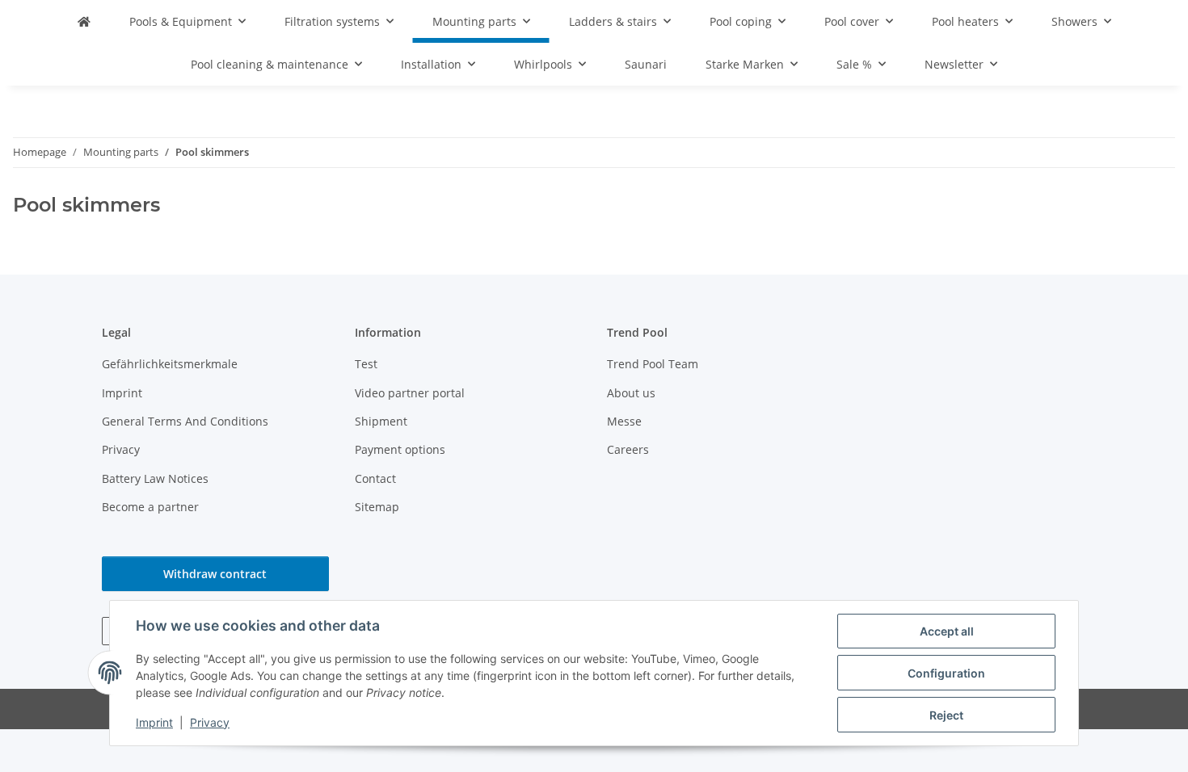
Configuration (946, 673)
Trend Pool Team (652, 363)
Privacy (210, 722)
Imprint (154, 722)
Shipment (381, 421)
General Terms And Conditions (185, 421)
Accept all (947, 631)
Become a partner (150, 506)
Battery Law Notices (155, 478)
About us (631, 393)
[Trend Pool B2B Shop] (84, 21)
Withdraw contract (215, 573)
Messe (624, 421)
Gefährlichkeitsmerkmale (170, 363)
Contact (375, 478)
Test (366, 363)
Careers (628, 449)
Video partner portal (410, 393)
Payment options (400, 449)
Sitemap (377, 506)
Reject (946, 715)
